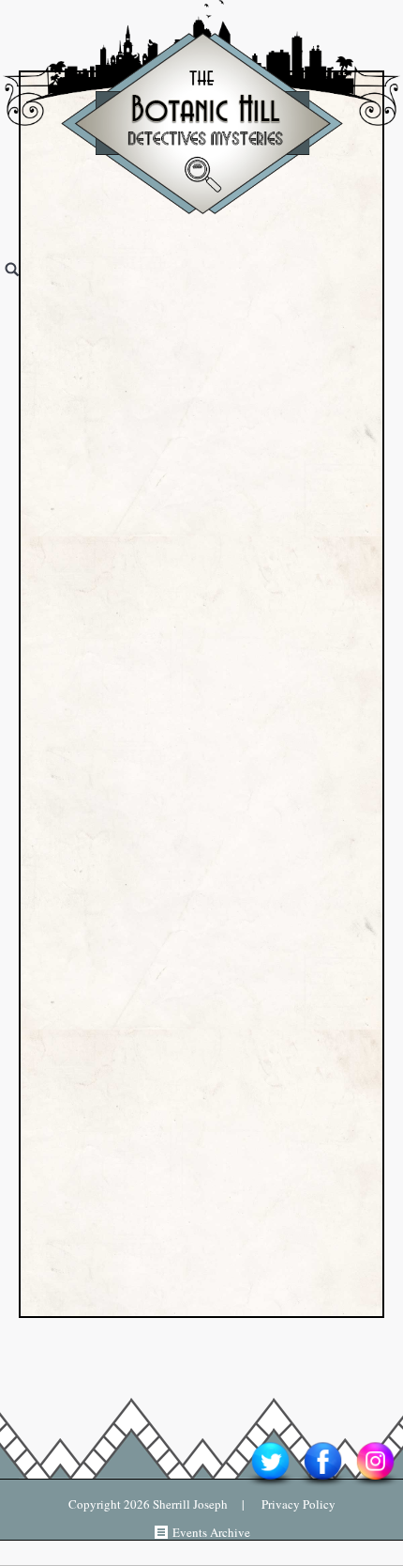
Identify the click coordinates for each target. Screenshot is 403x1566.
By (100, 317)
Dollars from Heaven (141, 787)
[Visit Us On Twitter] (270, 1485)
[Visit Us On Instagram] (375, 1485)
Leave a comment (269, 370)
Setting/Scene (117, 867)
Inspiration (189, 852)
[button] (49, 734)
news (273, 852)
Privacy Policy (290, 1504)
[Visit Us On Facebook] (322, 1485)
